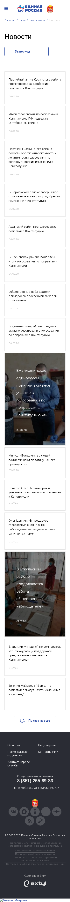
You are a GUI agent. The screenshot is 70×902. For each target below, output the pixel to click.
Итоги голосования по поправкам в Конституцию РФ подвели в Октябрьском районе (33, 118)
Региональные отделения (17, 753)
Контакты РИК (48, 752)
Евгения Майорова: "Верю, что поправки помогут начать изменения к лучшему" (34, 690)
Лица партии (47, 745)
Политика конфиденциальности (35, 854)
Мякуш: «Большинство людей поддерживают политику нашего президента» (32, 460)
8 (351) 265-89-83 (35, 780)
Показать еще (39, 720)
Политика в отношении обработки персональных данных (35, 859)
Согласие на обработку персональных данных (35, 863)
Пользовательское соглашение (35, 850)
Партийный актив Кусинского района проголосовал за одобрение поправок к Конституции (35, 84)
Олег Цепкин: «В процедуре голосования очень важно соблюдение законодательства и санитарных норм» (32, 527)
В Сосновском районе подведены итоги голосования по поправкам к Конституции (33, 261)
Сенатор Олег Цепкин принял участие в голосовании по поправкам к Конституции (35, 492)
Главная (9, 20)
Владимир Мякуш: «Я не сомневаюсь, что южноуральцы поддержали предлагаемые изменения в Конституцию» (35, 653)
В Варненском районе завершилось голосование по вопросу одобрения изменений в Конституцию (34, 196)
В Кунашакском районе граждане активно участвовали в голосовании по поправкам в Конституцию (34, 331)
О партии (13, 745)
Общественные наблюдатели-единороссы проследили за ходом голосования (33, 296)
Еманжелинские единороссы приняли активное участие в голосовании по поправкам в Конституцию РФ (33, 392)
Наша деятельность (32, 20)
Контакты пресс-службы (19, 763)
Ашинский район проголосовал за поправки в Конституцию (32, 229)
